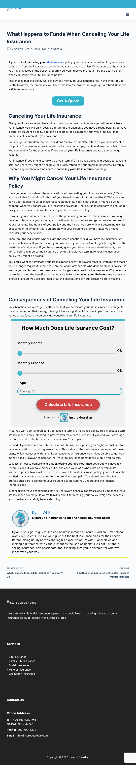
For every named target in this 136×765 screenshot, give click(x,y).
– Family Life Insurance (21, 661)
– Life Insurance (16, 656)
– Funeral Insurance (19, 669)
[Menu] (127, 14)
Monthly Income (29, 343)
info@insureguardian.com (32, 735)
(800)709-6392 (26, 729)
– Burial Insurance (18, 665)
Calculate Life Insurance (68, 404)
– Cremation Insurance (21, 673)
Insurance (56, 49)
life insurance (55, 62)
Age (23, 383)
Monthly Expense (30, 363)
